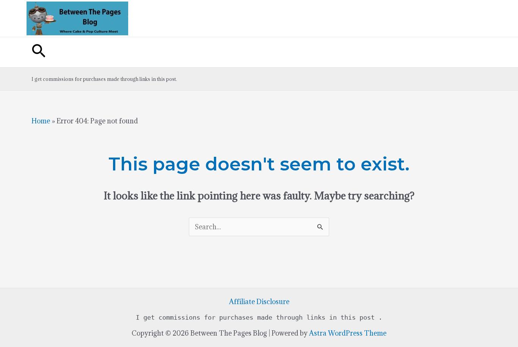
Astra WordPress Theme (347, 333)
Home (40, 121)
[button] (38, 52)
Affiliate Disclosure (259, 301)
